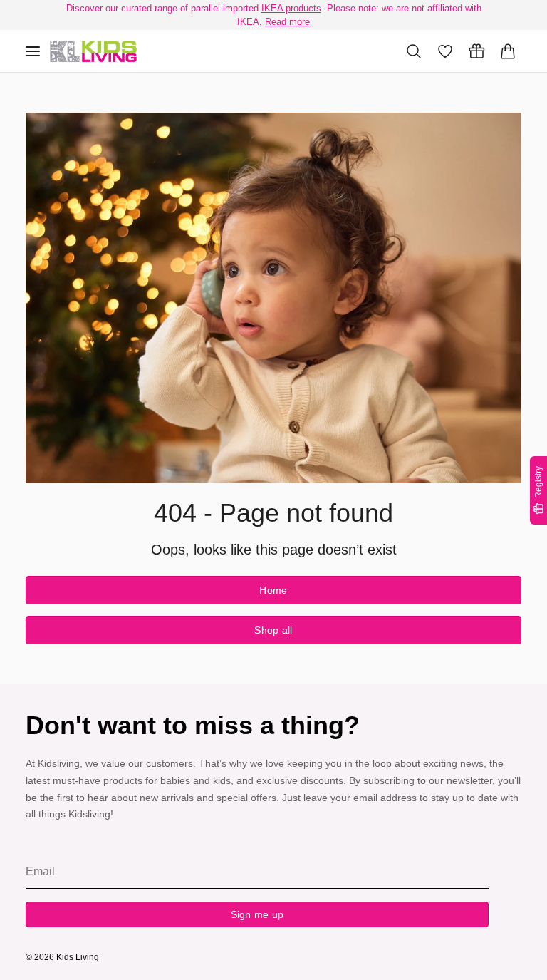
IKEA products (291, 8)
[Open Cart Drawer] (507, 51)
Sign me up (257, 914)
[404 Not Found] (93, 51)
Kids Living (77, 957)
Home (273, 590)
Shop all (273, 630)
